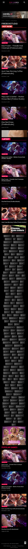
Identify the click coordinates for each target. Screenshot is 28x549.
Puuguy (21, 367)
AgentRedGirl (8, 239)
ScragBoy (22, 379)
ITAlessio (9, 315)
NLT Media (6, 351)
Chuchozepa (12, 266)
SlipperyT (13, 385)
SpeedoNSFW (14, 388)
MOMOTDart (16, 342)
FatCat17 (13, 290)
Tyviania (6, 409)
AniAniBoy (6, 248)
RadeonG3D (13, 370)
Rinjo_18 (10, 379)
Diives (23, 275)
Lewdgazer (6, 330)
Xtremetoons (8, 421)
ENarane (7, 287)
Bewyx (5, 257)
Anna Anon (20, 248)
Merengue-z (5, 339)
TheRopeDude (14, 403)
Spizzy (21, 388)
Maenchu (13, 333)
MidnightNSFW (13, 339)
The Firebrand (14, 400)
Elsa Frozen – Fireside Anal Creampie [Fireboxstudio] (12, 47)
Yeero (14, 421)
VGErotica (14, 412)
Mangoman (7, 336)
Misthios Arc (22, 339)
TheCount (21, 400)
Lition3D (13, 330)
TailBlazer (14, 397)
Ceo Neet (22, 263)
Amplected (13, 245)
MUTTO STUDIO (9, 345)
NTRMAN (14, 354)
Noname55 (13, 351)
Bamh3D (13, 254)
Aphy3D (5, 251)
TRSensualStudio (20, 406)
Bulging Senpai (14, 263)
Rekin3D (5, 376)
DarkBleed (20, 269)
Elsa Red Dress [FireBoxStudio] (8, 123)
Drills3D (16, 284)
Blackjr (17, 257)
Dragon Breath (8, 284)
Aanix (13, 236)
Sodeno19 (7, 388)
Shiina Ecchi (6, 382)
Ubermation (13, 409)
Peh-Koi (20, 360)
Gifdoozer (7, 300)
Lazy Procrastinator (10, 327)
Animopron (13, 248)
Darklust (6, 272)
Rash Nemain (15, 373)
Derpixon (5, 275)
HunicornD (13, 309)
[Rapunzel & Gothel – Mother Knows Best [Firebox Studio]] (14, 88)
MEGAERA (21, 336)
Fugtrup (19, 293)
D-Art (14, 269)
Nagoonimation (18, 345)
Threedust (22, 403)
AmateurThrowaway (19, 242)
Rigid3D (17, 376)
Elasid (21, 284)
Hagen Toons (20, 303)
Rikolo (22, 376)
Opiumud (8, 360)
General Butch (18, 296)
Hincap (22, 306)
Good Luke (20, 300)
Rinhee (4, 379)
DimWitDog (5, 278)
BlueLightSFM (7, 260)
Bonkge (14, 260)
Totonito (11, 406)
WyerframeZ (9, 418)
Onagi (22, 357)
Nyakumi (6, 357)
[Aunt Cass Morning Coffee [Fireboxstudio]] (14, 62)
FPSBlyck (13, 293)
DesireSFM (11, 275)
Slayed (7, 385)
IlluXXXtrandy (19, 312)
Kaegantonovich (14, 318)
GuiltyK (13, 303)
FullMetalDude (9, 296)
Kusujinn (10, 324)
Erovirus (7, 290)
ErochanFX (13, 287)
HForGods (16, 306)
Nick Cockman (15, 348)
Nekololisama (7, 348)
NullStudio (21, 354)
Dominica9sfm (15, 281)
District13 (12, 278)
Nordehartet (20, 351)
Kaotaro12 (22, 318)
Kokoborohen (14, 321)
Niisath (22, 348)
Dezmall (18, 275)
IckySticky (7, 312)
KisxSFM (6, 321)
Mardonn (14, 336)
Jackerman (16, 315)
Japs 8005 (23, 315)
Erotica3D (20, 287)
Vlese (12, 415)
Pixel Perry (6, 367)
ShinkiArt (14, 382)
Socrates (20, 385)
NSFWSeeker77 (7, 354)
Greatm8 (7, 303)
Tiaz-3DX (5, 406)
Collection (7, 20)
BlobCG (22, 257)
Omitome (16, 357)
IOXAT (4, 315)
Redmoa (22, 373)
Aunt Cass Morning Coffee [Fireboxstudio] (12, 72)
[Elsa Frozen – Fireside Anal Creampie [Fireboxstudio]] (14, 37)
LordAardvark (20, 330)
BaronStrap (20, 254)
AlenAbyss (20, 239)
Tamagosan (21, 397)
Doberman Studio (21, 278)
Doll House (7, 281)
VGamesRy (7, 412)
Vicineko (21, 412)
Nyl (11, 357)
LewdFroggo (20, 327)
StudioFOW (9, 394)
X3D (15, 418)
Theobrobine (6, 403)
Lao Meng (17, 324)
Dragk (21, 281)
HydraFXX (20, 309)
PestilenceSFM (9, 363)
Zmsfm (13, 424)
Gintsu (13, 300)
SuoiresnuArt (6, 397)
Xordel (19, 418)
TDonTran (6, 400)
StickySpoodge (18, 391)
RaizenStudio (7, 373)
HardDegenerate (8, 306)
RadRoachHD (21, 370)
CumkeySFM (8, 269)
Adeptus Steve (20, 236)
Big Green (11, 257)
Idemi (13, 312)
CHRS (6, 266)
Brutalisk (6, 263)
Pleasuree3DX (14, 367)
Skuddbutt (21, 382)
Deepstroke (13, 272)
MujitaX (22, 342)
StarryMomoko (9, 391)
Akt (14, 239)
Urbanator (20, 409)
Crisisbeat (20, 266)
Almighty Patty (8, 242)
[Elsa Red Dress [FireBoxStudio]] (14, 113)
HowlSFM (7, 309)
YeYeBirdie (20, 421)
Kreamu (21, 321)
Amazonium (6, 245)
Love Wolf (6, 333)
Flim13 (7, 293)
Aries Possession (13, 251)
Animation (4, 42)
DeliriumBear (21, 272)
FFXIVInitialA (20, 290)
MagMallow (20, 333)
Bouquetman (21, 260)
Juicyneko (5, 318)
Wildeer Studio (19, 415)
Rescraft (11, 376)
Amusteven (21, 245)
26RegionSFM (7, 236)
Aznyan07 (7, 254)
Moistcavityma (7, 342)
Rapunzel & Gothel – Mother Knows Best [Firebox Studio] (13, 98)
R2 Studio (6, 370)
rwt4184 (16, 379)
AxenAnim (21, 251)
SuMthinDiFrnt (17, 394)
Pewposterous (18, 363)
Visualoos (6, 415)
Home (3, 20)
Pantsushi (14, 360)
